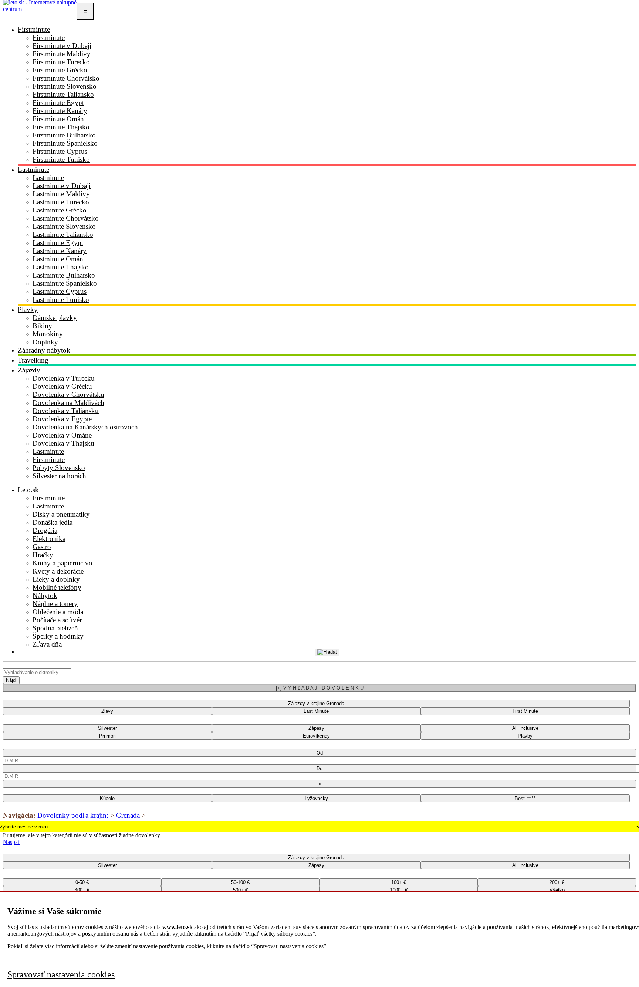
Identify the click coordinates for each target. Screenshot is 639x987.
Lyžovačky (316, 798)
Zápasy (316, 728)
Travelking (33, 360)
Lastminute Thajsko (61, 267)
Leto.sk (28, 490)
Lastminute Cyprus (60, 291)
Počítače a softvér (57, 620)
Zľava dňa (47, 644)
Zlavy (107, 711)
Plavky (28, 309)
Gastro (42, 547)
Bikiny (42, 326)
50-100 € (240, 882)
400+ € (82, 890)
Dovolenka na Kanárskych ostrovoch (85, 427)
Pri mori (107, 736)
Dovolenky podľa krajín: (72, 815)
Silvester (107, 728)
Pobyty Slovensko (59, 468)
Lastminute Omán (58, 259)
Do (319, 768)
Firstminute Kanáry (60, 111)
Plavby (525, 736)
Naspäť (11, 842)
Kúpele (107, 798)
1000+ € (399, 890)
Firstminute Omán (58, 119)
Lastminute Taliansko (63, 234)
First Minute (525, 711)
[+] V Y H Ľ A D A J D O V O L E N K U (320, 688)
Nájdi (11, 680)
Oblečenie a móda (58, 612)
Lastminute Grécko (60, 210)
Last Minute (316, 711)
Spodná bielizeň (55, 628)
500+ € (240, 890)
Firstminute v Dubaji (62, 46)
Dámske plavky (55, 317)
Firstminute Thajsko (61, 127)
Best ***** (525, 798)
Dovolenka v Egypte (62, 419)
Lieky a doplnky (56, 579)
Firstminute (34, 29)
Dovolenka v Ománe (62, 435)
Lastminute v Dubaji (62, 186)
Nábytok (45, 595)
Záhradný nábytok (44, 350)
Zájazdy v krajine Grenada (316, 703)
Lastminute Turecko (61, 202)
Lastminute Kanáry (60, 251)
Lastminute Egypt (58, 242)
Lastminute (33, 169)
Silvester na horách (59, 476)
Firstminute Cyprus (60, 151)
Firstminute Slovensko (65, 86)
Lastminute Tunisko (61, 299)
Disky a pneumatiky (61, 514)
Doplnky (45, 342)
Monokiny (48, 334)
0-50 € (82, 882)
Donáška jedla (52, 522)
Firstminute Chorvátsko (66, 78)
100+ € (398, 882)
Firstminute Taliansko (63, 94)
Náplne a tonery (55, 603)
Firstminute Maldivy (62, 54)
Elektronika (49, 538)
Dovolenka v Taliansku (66, 411)
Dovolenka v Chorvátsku (68, 394)
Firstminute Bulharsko (64, 135)
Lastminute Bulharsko (64, 275)
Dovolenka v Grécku (62, 386)
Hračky (43, 555)
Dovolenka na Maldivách (68, 402)
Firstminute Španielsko (65, 143)
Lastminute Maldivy (61, 194)
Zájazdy (29, 370)
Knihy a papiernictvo (62, 563)
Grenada (128, 815)
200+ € (557, 882)
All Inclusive (525, 728)
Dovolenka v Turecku (64, 378)
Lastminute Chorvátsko (66, 218)
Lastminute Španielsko (65, 283)
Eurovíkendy (316, 736)
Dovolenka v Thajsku (63, 443)
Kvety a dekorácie (58, 571)
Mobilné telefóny (57, 587)
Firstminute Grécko (60, 70)
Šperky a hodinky (58, 636)
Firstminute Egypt (58, 102)
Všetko (557, 890)
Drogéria (45, 530)
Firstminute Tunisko (61, 159)
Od (320, 753)
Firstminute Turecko (61, 62)
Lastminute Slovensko (64, 226)
